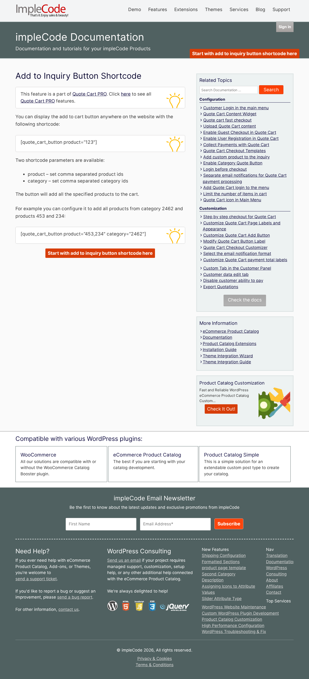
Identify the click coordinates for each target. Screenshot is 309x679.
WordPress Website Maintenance (234, 607)
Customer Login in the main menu (236, 107)
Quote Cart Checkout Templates (234, 150)
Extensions (186, 9)
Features (157, 9)
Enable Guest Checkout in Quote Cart (239, 132)
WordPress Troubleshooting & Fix (234, 631)
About (272, 580)
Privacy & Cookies (154, 658)
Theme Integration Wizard (228, 355)
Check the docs (245, 300)
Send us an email (124, 560)
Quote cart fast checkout (227, 120)
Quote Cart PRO (89, 94)
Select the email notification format (237, 253)
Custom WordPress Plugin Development (240, 613)
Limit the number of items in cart (235, 193)
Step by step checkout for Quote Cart (239, 216)
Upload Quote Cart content (229, 126)
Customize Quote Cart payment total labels (245, 259)
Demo (134, 9)
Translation (277, 555)
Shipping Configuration (224, 555)
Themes (213, 9)
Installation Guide (220, 349)
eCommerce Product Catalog (231, 331)
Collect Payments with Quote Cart (236, 144)
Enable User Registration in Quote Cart (241, 138)
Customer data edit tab (226, 274)
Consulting (276, 574)
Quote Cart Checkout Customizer (235, 247)
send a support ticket (36, 578)
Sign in (285, 26)
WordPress (276, 567)
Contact (273, 592)
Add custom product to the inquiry (236, 157)
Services (239, 9)
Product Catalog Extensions (229, 343)
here (126, 94)
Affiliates (274, 586)
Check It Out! (221, 409)
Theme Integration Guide (227, 361)
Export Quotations (220, 286)
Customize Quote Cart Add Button (236, 235)
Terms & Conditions (155, 664)
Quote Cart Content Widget (229, 113)
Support (281, 9)
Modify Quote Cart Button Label (234, 241)
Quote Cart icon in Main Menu (232, 199)
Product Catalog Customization (232, 619)
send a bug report (74, 597)
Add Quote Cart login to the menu (236, 187)
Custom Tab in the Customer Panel (237, 268)
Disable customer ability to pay (233, 280)
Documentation (217, 337)
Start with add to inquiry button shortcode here (244, 53)
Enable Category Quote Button (232, 163)
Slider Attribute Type (222, 598)
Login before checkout (225, 169)
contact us (68, 609)
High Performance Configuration (233, 625)
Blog (260, 9)
